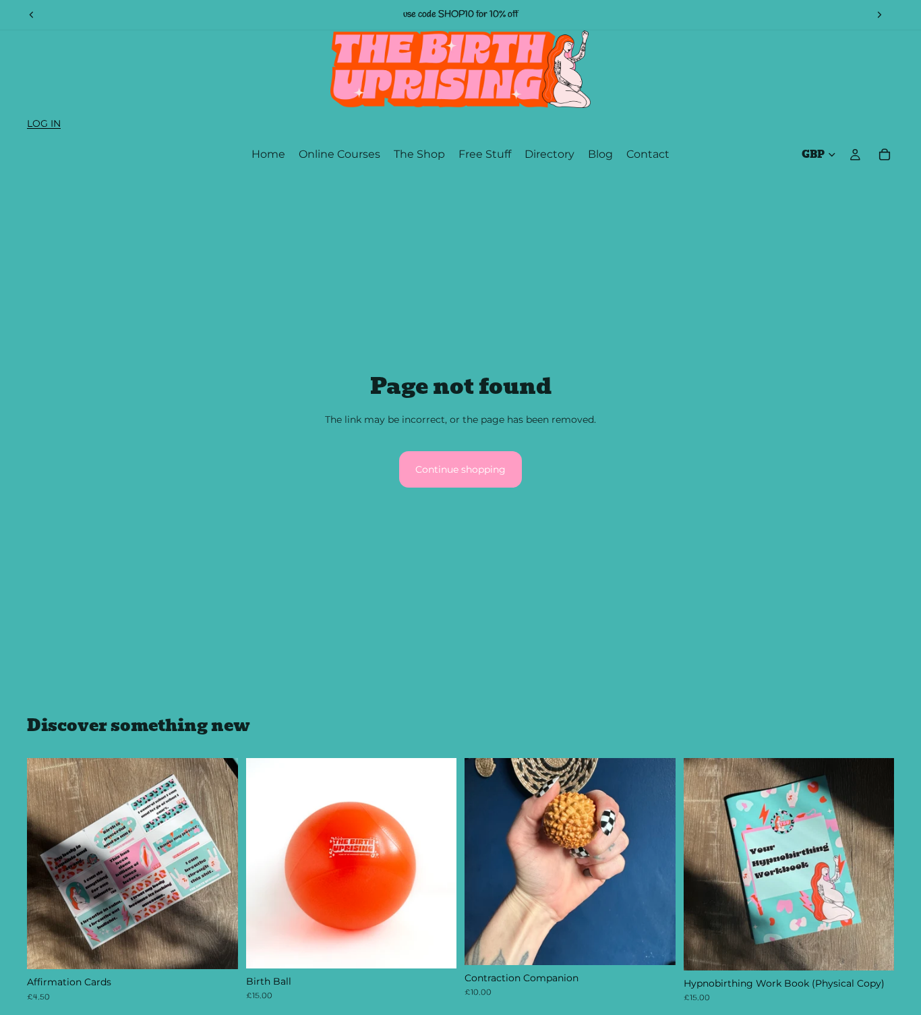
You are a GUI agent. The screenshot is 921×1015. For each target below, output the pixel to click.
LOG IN (44, 123)
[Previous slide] (32, 15)
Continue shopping (460, 469)
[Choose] (435, 947)
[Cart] (884, 154)
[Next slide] (879, 15)
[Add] (217, 948)
